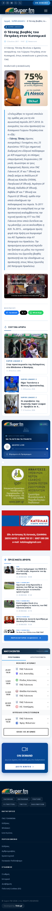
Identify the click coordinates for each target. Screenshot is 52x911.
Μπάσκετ (6, 828)
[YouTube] (11, 3)
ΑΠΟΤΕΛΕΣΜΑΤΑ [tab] (38, 657)
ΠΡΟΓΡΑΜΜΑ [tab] (14, 657)
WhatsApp (37, 313)
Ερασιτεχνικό (8, 856)
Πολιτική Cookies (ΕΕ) (11, 888)
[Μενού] (46, 11)
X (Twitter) (9, 804)
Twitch (23, 804)
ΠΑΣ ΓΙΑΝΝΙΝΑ (8, 818)
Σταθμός (6, 874)
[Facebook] (3, 3)
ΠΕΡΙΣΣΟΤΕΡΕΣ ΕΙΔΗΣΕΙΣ (24, 638)
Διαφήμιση (7, 884)
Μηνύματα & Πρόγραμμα (20, 454)
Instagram (22, 799)
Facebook (13, 313)
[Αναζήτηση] (15, 3)
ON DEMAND (41, 3)
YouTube (36, 799)
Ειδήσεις (5, 823)
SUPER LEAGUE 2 (18, 21)
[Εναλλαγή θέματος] (20, 3)
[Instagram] (7, 3)
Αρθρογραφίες (8, 851)
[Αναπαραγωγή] (7, 446)
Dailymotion (37, 804)
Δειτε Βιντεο (23, 766)
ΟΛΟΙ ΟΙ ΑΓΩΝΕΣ (26, 731)
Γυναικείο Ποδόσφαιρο (12, 860)
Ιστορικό (6, 879)
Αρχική (7, 21)
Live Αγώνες (7, 833)
